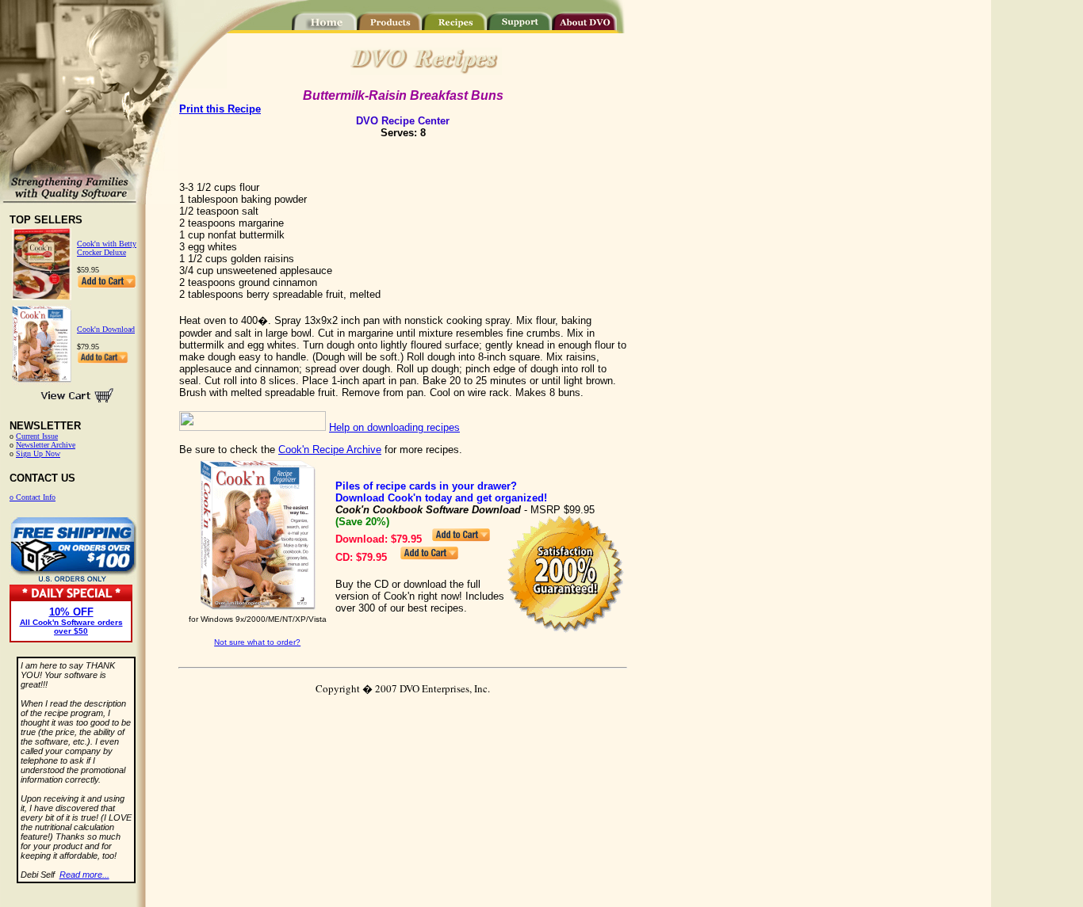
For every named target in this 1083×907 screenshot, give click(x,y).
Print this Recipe (220, 109)
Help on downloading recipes (394, 427)
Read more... (84, 874)
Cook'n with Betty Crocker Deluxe (106, 248)
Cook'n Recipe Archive (329, 449)
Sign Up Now (38, 453)
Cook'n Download (106, 329)
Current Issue (37, 436)
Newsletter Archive (45, 444)
